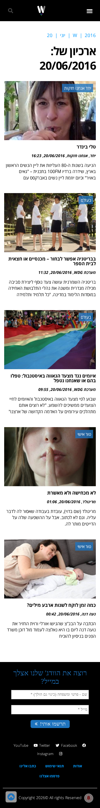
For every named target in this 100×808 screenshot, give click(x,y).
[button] (90, 11)
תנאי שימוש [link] (54, 765)
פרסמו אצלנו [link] (49, 775)
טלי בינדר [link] (86, 146)
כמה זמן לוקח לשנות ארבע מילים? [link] (61, 605)
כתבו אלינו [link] (27, 765)
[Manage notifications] (88, 798)
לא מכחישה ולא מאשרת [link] (71, 493)
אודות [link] (77, 765)
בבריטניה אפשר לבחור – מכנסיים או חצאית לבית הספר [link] (52, 261)
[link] (41, 11)
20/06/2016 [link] (54, 155)
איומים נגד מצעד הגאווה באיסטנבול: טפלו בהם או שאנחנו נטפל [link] (53, 378)
